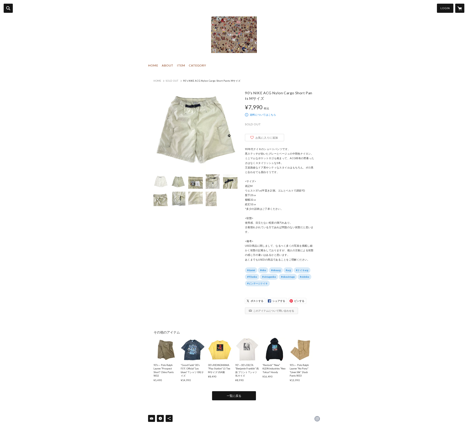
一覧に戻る (234, 395)
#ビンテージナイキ (257, 283)
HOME (153, 65)
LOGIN (445, 8)
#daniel (251, 270)
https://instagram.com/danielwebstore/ (317, 419)
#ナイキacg (302, 270)
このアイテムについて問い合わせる (273, 310)
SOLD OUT (172, 80)
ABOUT (167, 65)
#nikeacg (276, 270)
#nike (263, 270)
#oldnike (304, 276)
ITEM (181, 65)
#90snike (252, 276)
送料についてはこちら (263, 114)
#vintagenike (269, 276)
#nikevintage (288, 276)
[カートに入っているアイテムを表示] (459, 8)
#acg (288, 270)
